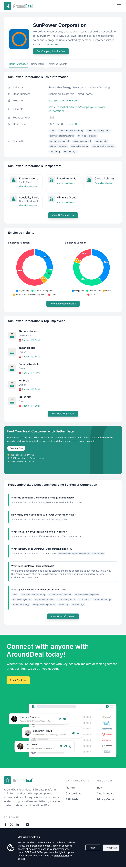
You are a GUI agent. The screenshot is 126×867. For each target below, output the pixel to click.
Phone (24, 340)
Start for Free (16, 448)
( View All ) (72, 124)
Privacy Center (105, 799)
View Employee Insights (63, 303)
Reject (93, 847)
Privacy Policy (61, 855)
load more (51, 44)
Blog (99, 787)
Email (35, 340)
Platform (71, 787)
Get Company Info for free (51, 51)
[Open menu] (119, 6)
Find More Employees (63, 413)
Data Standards (106, 793)
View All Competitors (63, 215)
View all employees (28, 186)
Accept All (111, 847)
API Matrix (72, 799)
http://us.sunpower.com (63, 100)
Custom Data (74, 793)
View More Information (63, 616)
